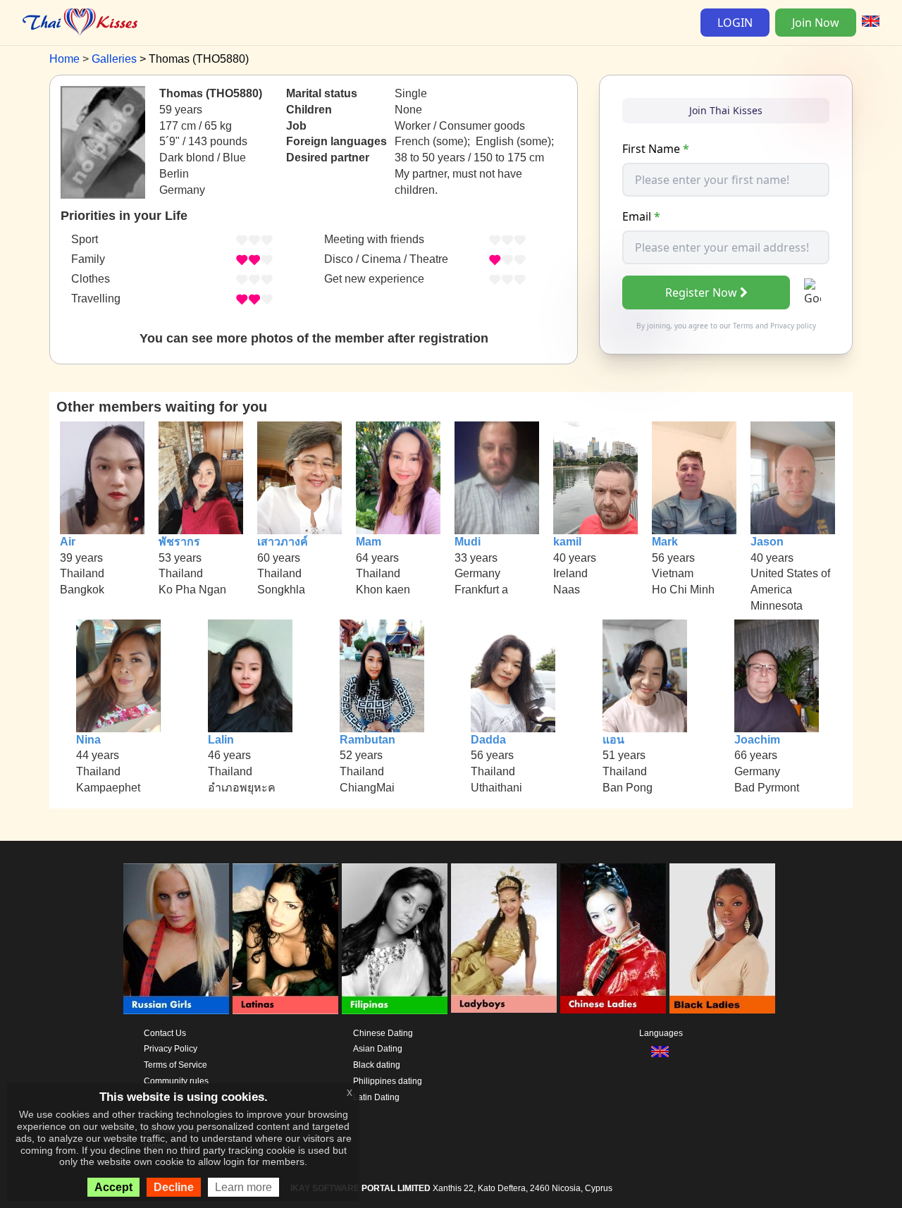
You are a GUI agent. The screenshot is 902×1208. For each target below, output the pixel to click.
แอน (613, 740)
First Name (655, 148)
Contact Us (165, 1033)
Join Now (815, 22)
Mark (665, 542)
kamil (567, 542)
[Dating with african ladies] (722, 938)
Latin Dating (376, 1097)
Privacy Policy (170, 1049)
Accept (113, 1187)
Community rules (176, 1081)
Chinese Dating (383, 1033)
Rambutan (367, 740)
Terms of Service (175, 1065)
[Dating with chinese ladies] (613, 938)
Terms (743, 326)
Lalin (221, 740)
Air (67, 542)
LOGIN (735, 22)
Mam (368, 542)
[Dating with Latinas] (285, 938)
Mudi (468, 542)
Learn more (243, 1187)
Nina (88, 740)
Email (641, 216)
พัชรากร (179, 542)
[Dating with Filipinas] (394, 938)
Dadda (488, 740)
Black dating (376, 1065)
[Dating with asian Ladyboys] (504, 938)
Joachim (757, 740)
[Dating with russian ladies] (176, 938)
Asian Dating (377, 1049)
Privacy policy (793, 326)
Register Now (701, 292)
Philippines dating (387, 1081)
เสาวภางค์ (282, 542)
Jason (767, 542)
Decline (174, 1187)
